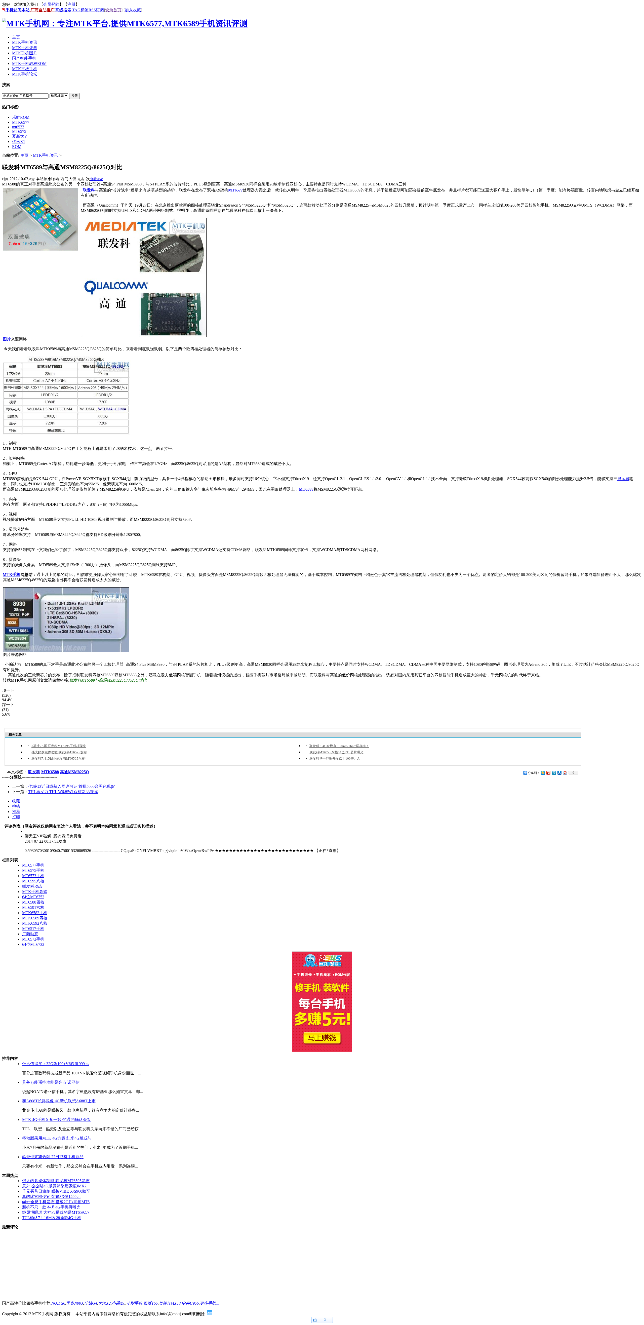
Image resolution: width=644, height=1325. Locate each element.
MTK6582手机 (34, 913)
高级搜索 (63, 10)
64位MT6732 (33, 944)
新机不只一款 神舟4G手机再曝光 (51, 1207)
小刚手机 (134, 1303)
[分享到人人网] (559, 772)
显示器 (623, 479)
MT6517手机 (33, 928)
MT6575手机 (33, 870)
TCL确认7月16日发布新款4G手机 (51, 1218)
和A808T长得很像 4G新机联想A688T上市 (59, 1101)
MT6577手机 (33, 865)
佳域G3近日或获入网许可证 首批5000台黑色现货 (71, 786)
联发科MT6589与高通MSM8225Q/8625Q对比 (108, 680)
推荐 (16, 811)
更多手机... (209, 1303)
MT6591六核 (33, 907)
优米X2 (104, 1303)
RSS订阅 (96, 10)
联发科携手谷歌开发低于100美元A (334, 758)
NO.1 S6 (58, 1303)
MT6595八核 (33, 881)
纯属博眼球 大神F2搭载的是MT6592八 (56, 1212)
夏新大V (19, 136)
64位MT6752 (33, 897)
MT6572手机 (33, 939)
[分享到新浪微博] (548, 772)
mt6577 (18, 127)
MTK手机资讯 (45, 155)
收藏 (16, 801)
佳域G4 (90, 1303)
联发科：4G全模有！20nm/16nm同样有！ (339, 746)
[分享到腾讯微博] (553, 772)
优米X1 (18, 141)
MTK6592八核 (34, 923)
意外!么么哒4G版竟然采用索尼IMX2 (54, 1186)
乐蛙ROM (20, 117)
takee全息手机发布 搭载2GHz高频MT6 (56, 1202)
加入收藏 (133, 10)
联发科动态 (32, 886)
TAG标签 (80, 10)
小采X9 (118, 1303)
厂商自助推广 (42, 10)
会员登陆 (51, 4)
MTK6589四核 (34, 918)
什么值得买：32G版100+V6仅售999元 (55, 1064)
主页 (24, 155)
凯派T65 (150, 1303)
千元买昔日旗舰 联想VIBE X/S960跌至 (56, 1191)
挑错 (16, 806)
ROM (16, 146)
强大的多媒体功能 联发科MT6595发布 (59, 752)
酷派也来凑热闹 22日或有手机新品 (53, 1157)
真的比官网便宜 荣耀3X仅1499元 (51, 1196)
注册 (71, 4)
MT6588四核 (33, 902)
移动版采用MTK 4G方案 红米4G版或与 (57, 1138)
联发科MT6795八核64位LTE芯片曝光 (336, 752)
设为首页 (113, 10)
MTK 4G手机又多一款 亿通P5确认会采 (56, 1119)
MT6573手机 (33, 876)
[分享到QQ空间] (542, 772)
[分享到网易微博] (565, 772)
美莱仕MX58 (170, 1303)
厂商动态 (30, 934)
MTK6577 (20, 122)
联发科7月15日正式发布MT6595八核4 (59, 758)
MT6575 (19, 131)
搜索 (74, 96)
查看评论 (96, 179)
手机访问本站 (17, 10)
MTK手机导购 (34, 891)
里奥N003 (74, 1303)
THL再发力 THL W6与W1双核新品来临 (63, 792)
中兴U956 (190, 1303)
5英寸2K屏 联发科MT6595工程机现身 (58, 746)
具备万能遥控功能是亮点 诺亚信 (50, 1082)
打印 (16, 817)
